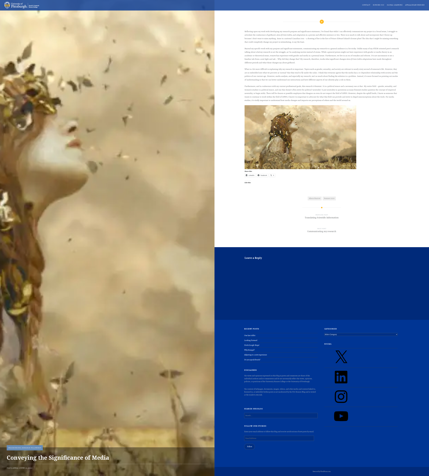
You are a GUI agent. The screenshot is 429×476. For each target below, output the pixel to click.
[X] (341, 365)
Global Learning (395, 5)
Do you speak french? (252, 360)
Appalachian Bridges (415, 5)
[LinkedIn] (341, 385)
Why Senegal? (249, 350)
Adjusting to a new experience (255, 355)
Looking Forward (250, 340)
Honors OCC (378, 5)
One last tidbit (249, 335)
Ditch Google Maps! (251, 345)
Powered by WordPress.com (322, 471)
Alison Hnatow (314, 198)
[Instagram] (341, 404)
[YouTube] (341, 424)
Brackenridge (14, 448)
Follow (249, 446)
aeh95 (15, 468)
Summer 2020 (329, 198)
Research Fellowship (31, 448)
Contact (366, 5)
